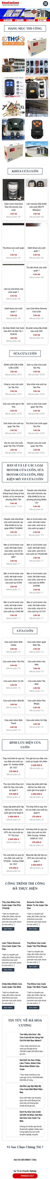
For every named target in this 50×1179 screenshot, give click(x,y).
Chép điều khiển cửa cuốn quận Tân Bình (12, 1050)
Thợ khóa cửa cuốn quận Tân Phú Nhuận (37, 1009)
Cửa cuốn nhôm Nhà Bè (13, 765)
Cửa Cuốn (25, 695)
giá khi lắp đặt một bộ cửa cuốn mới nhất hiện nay (31, 1153)
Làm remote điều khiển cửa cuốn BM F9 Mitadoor (36, 207)
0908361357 (27, 1176)
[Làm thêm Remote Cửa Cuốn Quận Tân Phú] (12, 1002)
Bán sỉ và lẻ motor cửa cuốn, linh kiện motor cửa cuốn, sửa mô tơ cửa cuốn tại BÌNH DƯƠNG (36, 644)
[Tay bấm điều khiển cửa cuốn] (13, 86)
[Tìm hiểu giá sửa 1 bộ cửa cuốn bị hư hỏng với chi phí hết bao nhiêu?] (12, 1108)
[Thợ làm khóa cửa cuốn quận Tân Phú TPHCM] (12, 961)
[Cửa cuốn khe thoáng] (36, 149)
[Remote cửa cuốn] (36, 67)
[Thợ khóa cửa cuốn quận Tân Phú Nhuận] (37, 1002)
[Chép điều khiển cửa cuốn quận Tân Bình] (12, 1043)
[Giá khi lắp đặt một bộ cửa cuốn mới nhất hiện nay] (12, 1160)
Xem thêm (8, 993)
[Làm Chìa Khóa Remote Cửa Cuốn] (36, 316)
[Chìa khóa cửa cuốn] (10, 3)
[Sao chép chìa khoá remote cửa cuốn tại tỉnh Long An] (13, 129)
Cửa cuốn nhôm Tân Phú (13, 726)
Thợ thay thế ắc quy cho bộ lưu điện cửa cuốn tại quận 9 (36, 874)
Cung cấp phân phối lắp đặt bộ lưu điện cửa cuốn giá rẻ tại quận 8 (13, 874)
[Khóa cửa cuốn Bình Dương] (36, 129)
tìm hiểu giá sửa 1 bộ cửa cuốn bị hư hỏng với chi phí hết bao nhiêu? (31, 1102)
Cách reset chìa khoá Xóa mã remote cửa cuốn (13, 207)
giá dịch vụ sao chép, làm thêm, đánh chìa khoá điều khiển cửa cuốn (30, 1129)
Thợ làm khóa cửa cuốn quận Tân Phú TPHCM (11, 969)
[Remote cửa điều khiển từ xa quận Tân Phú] (37, 961)
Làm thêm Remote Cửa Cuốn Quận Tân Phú (11, 1010)
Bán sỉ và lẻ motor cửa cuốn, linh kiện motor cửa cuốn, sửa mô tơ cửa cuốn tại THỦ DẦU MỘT (13, 615)
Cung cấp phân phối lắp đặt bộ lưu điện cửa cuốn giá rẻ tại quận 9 (36, 851)
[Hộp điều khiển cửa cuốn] (36, 88)
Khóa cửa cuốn (25, 171)
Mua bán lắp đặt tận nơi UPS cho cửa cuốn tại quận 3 (36, 922)
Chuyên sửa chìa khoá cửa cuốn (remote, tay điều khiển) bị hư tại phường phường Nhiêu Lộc (36, 561)
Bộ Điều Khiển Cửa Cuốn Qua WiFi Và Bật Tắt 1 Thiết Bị (13, 374)
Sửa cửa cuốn (25, 396)
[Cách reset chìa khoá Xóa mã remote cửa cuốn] (13, 189)
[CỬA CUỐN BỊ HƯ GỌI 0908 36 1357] (36, 108)
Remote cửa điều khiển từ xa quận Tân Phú (37, 969)
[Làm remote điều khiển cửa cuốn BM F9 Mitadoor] (36, 189)
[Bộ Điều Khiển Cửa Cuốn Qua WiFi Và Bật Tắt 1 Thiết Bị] (13, 357)
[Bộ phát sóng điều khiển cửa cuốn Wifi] (36, 357)
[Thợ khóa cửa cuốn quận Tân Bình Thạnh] (37, 1043)
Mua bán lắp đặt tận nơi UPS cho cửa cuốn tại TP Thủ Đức (13, 897)
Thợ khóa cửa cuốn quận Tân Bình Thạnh (37, 1050)
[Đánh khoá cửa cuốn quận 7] (13, 316)
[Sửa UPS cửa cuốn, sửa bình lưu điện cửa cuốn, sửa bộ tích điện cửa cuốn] (36, 46)
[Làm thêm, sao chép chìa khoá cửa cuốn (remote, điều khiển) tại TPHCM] (13, 65)
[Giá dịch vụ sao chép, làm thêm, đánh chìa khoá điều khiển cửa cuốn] (12, 1134)
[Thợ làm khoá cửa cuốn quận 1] (36, 275)
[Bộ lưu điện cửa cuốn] (13, 152)
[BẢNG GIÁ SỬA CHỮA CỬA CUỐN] (13, 415)
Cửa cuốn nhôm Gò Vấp (36, 784)
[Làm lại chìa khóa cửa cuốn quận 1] (13, 275)
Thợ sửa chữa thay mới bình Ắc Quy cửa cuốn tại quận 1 (13, 851)
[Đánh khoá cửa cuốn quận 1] (36, 234)
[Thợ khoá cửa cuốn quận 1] (13, 234)
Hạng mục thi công (25, 28)
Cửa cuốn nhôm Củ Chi (13, 745)
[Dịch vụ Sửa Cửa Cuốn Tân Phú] (36, 415)
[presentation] (10, 15)
